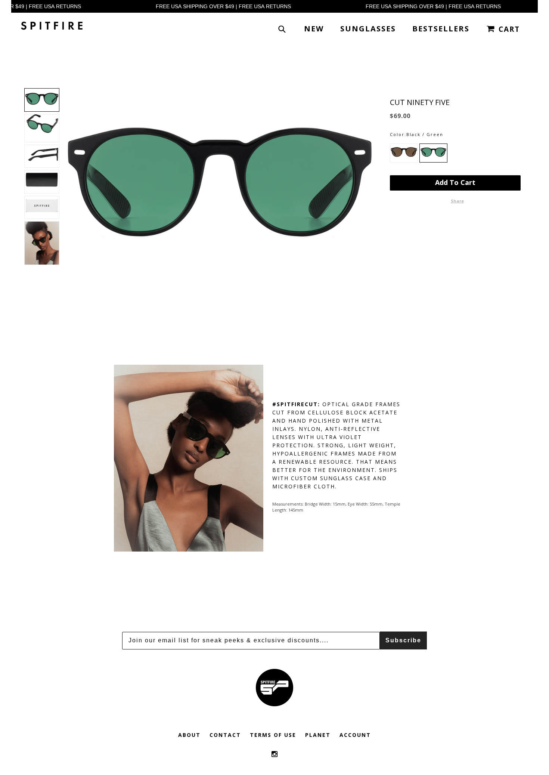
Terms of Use (273, 734)
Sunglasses (368, 29)
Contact (225, 734)
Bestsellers (440, 29)
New (314, 29)
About (189, 734)
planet (318, 734)
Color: (398, 134)
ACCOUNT (355, 734)
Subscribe (403, 640)
